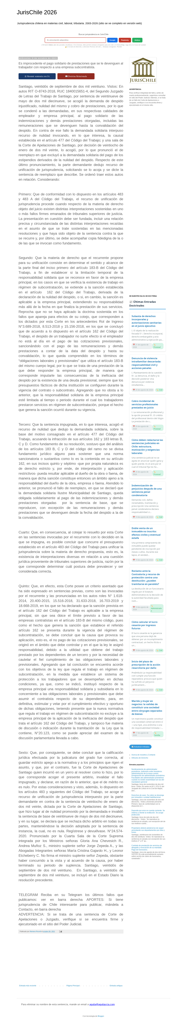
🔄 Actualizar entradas (140, 747)
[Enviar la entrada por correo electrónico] (60, 931)
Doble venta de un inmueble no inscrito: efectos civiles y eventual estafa (146, 533)
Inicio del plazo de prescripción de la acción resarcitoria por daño (146, 665)
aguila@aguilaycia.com (102, 1004)
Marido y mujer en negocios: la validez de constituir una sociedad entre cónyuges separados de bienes (147, 707)
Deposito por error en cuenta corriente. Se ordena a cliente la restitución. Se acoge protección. (148, 813)
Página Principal (73, 986)
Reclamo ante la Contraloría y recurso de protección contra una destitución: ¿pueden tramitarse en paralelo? (146, 577)
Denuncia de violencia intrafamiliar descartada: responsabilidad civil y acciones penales (146, 363)
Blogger (101, 1016)
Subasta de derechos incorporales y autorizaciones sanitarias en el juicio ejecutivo (146, 321)
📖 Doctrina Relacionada (76, 76)
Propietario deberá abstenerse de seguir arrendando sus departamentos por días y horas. (148, 830)
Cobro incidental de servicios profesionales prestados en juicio (145, 404)
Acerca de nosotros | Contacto (143, 755)
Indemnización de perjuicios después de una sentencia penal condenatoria (147, 490)
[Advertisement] (71, 960)
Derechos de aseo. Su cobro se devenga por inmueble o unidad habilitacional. (147, 796)
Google (112, 40)
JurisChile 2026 (37, 12)
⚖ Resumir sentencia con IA (37, 76)
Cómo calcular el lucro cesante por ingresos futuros (144, 625)
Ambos (137, 40)
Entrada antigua (116, 986)
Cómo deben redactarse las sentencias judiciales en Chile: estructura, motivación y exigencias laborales (147, 446)
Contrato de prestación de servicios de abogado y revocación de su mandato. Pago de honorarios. (146, 848)
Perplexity (125, 40)
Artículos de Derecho (139, 758)
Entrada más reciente (27, 986)
